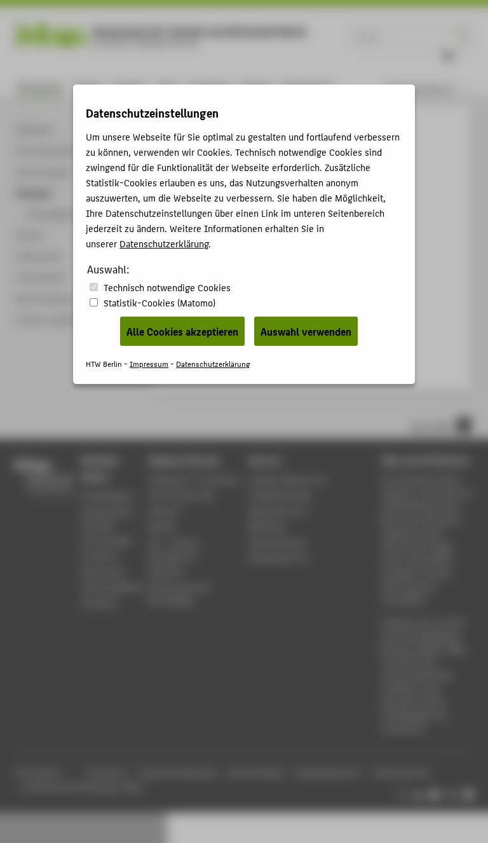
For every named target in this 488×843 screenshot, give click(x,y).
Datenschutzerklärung (163, 243)
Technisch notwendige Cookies (167, 287)
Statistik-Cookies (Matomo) (159, 302)
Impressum (149, 363)
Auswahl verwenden (306, 331)
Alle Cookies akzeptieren (182, 331)
